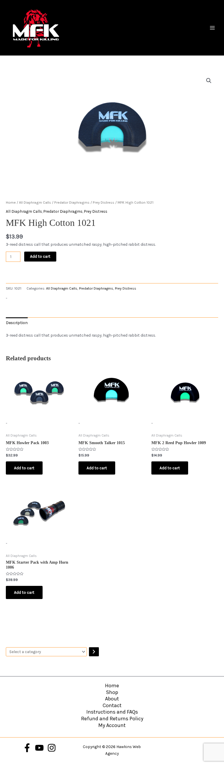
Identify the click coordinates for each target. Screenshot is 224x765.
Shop (112, 692)
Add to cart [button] (24, 467)
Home (11, 202)
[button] (209, 80)
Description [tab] (17, 322)
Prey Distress (103, 202)
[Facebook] (27, 747)
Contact (112, 705)
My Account (112, 725)
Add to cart (40, 256)
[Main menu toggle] (212, 27)
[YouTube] (39, 747)
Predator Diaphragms (72, 202)
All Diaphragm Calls (35, 202)
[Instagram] (51, 747)
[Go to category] (94, 652)
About (112, 698)
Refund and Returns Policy (112, 718)
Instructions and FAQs (112, 712)
